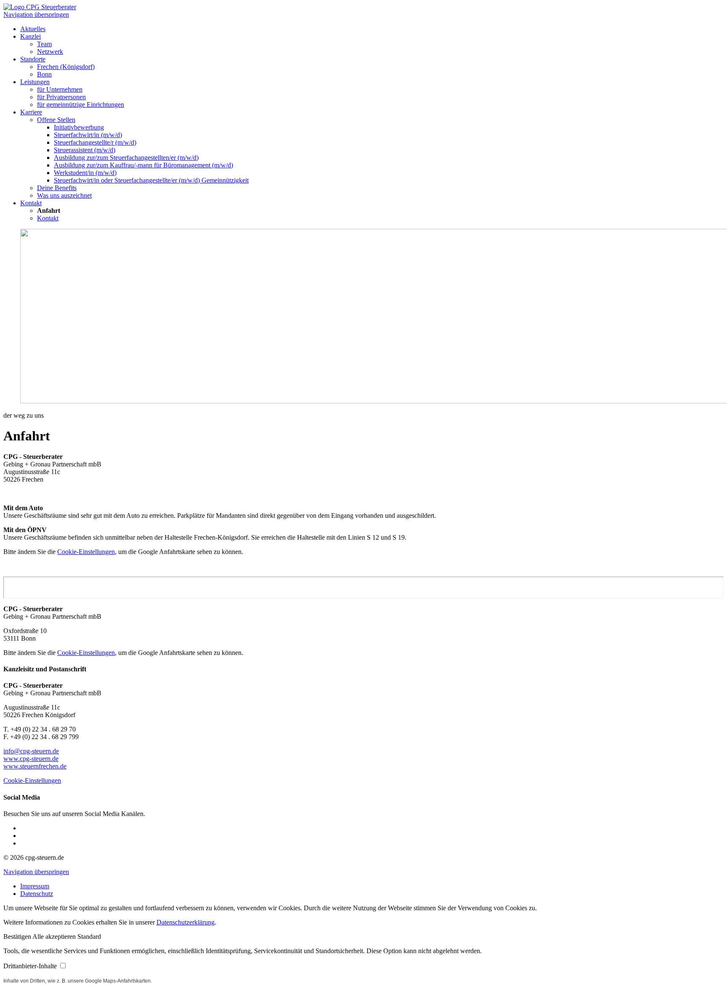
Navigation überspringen (36, 14)
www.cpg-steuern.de (30, 758)
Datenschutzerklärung (186, 922)
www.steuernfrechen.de (34, 766)
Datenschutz (36, 893)
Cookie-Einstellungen (86, 551)
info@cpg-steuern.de (31, 751)
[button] (17, 936)
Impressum (34, 886)
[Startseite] (39, 7)
